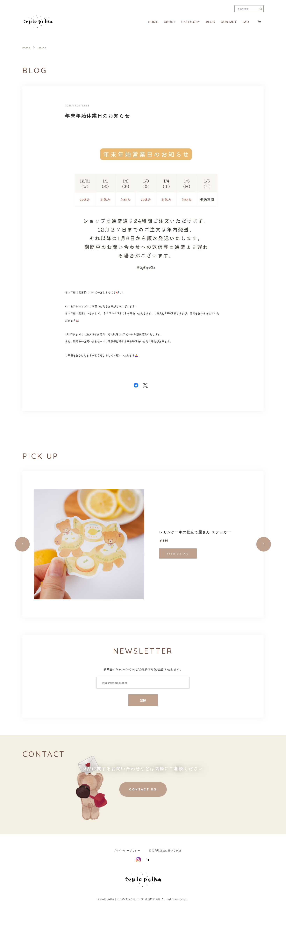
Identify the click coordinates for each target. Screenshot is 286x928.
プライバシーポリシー (126, 850)
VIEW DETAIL (178, 553)
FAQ (245, 21)
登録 (143, 700)
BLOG (210, 21)
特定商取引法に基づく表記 (165, 850)
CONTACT (228, 21)
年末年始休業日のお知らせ (97, 115)
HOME (153, 21)
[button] (22, 544)
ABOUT (169, 21)
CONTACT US (143, 789)
